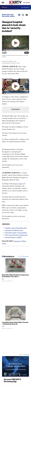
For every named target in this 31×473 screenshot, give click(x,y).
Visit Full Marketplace (23, 256)
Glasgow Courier (17, 184)
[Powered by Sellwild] (26, 354)
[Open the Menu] (2, 2)
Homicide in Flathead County (14, 230)
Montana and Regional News (8, 15)
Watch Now (26, 2)
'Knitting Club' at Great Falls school (16, 228)
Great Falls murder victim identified (16, 233)
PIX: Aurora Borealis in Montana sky (16, 235)
